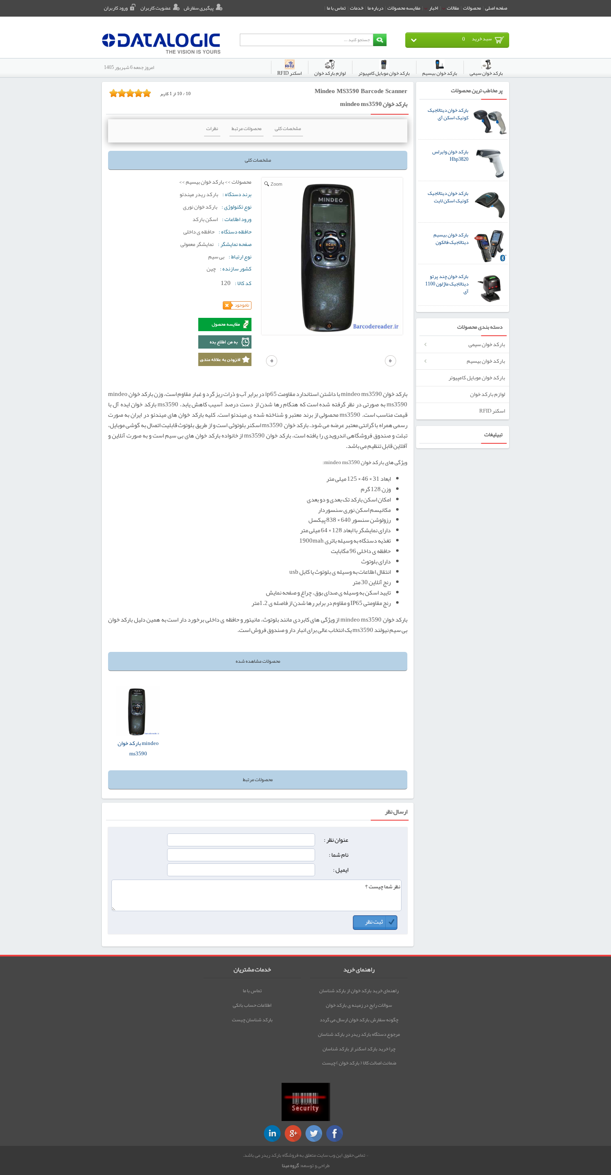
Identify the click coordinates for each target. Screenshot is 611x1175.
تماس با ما (336, 8)
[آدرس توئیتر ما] (314, 1133)
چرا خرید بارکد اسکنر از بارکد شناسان (359, 1049)
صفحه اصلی (496, 8)
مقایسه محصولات (403, 8)
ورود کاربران (116, 8)
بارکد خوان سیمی (486, 344)
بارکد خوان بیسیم (486, 360)
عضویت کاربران (155, 8)
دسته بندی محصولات (480, 327)
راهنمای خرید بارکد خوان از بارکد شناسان (359, 991)
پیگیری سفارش (199, 8)
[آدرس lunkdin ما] (272, 1133)
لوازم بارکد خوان (487, 394)
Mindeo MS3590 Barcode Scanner (361, 91)
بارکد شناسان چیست (252, 1020)
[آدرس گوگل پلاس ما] (293, 1133)
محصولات (472, 8)
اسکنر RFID (492, 410)
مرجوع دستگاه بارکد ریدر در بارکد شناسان (359, 1034)
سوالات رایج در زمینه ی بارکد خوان (359, 1005)
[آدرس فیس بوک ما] (334, 1133)
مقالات (452, 8)
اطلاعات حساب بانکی (252, 1005)
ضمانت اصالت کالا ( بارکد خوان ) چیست (359, 1063)
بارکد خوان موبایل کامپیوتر (476, 377)
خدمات (356, 8)
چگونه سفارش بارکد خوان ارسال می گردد (359, 1020)
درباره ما (375, 8)
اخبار (433, 8)
